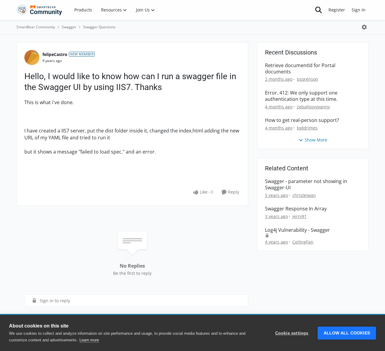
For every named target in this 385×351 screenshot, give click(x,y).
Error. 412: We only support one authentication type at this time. (301, 96)
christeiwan (304, 195)
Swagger (69, 27)
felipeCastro (54, 54)
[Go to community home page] (39, 10)
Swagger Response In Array (296, 209)
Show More (316, 140)
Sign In (358, 10)
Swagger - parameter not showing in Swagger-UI (306, 184)
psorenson (307, 79)
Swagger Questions (99, 27)
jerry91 (299, 216)
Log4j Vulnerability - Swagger (297, 230)
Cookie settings (292, 333)
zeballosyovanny (313, 107)
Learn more (89, 340)
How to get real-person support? (302, 120)
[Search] (318, 10)
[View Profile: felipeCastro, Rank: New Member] (31, 57)
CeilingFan (302, 242)
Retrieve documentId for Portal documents (300, 68)
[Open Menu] (364, 27)
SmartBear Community (36, 27)
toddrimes (307, 128)
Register (336, 10)
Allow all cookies (347, 333)
